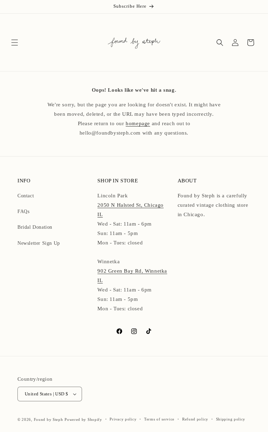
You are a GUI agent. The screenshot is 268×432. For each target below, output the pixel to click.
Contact (25, 195)
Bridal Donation (34, 227)
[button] (14, 42)
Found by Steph (48, 419)
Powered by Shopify (83, 419)
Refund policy (195, 419)
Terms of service (159, 419)
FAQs (23, 211)
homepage (138, 123)
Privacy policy (123, 419)
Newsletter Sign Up (38, 243)
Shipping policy (231, 419)
